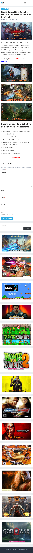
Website (3, 205)
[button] (26, 3)
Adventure (5, 8)
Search (4, 225)
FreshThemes (25, 549)
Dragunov (4, 19)
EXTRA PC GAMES (12, 549)
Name (3, 190)
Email (3, 197)
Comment (4, 172)
